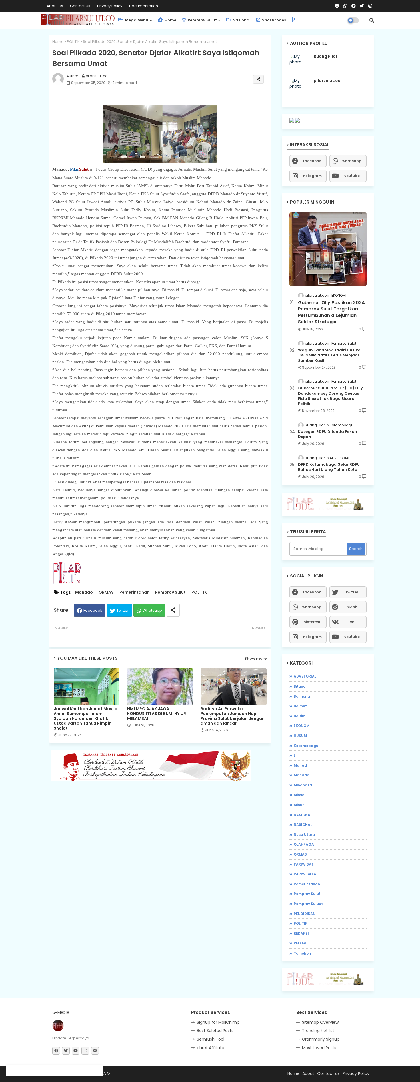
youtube (352, 175)
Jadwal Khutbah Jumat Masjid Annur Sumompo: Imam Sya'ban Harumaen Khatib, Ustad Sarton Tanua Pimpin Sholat (85, 718)
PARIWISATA (305, 874)
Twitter (123, 610)
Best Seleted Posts (215, 1030)
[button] (371, 20)
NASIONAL (303, 824)
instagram (312, 175)
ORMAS (106, 592)
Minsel (299, 794)
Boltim (299, 716)
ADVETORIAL (305, 676)
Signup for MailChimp (218, 1022)
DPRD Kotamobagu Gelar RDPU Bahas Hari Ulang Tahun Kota (329, 467)
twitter (352, 592)
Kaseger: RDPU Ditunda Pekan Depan (327, 434)
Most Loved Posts (319, 1048)
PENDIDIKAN (304, 913)
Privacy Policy (110, 6)
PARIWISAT (304, 864)
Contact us (80, 6)
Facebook (92, 610)
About (308, 1073)
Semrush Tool (210, 1039)
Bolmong (302, 696)
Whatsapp (152, 610)
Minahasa (303, 785)
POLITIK (73, 41)
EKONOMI (302, 725)
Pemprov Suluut (308, 903)
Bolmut (300, 706)
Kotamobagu (306, 745)
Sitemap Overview (320, 1022)
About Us (55, 6)
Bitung (300, 686)
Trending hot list (318, 1030)
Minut (299, 804)
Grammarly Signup (320, 1039)
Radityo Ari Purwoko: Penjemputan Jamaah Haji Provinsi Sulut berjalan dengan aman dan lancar (233, 716)
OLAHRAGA (304, 844)
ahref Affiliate (210, 1048)
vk (352, 621)
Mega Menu (136, 20)
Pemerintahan (134, 592)
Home (170, 20)
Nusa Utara (304, 834)
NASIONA (302, 814)
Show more (255, 658)
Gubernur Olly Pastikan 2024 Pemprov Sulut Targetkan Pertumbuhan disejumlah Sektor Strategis (331, 312)
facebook (312, 160)
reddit (352, 607)
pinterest (312, 621)
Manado (84, 592)
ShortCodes (273, 20)
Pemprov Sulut (202, 20)
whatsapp (351, 160)
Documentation (143, 6)
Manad (300, 765)
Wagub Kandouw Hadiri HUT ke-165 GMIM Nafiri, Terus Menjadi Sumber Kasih (330, 355)
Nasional (241, 20)
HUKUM (300, 735)
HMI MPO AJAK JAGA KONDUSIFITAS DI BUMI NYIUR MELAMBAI (156, 713)
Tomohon (302, 953)
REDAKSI (301, 933)
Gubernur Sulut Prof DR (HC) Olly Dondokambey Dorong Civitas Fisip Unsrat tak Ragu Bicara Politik (330, 396)
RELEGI (300, 943)
